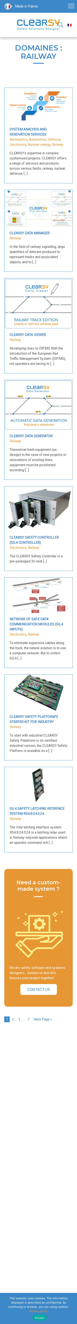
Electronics (18, 145)
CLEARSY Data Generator (31, 436)
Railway (58, 145)
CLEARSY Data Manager (30, 233)
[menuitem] (69, 25)
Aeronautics (18, 139)
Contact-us (38, 989)
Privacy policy (38, 1311)
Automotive (37, 139)
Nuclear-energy (39, 145)
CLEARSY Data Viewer (28, 335)
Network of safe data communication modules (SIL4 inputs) (36, 624)
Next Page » (43, 1019)
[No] (72, 1308)
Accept (39, 1317)
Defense (54, 139)
